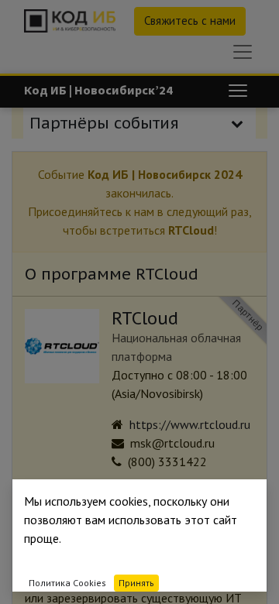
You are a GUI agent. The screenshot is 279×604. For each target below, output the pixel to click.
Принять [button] (136, 583)
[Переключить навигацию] (238, 91)
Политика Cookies (67, 583)
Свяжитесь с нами (190, 20)
